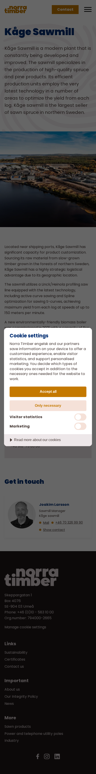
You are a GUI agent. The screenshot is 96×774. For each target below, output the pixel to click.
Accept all (48, 391)
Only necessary (48, 405)
